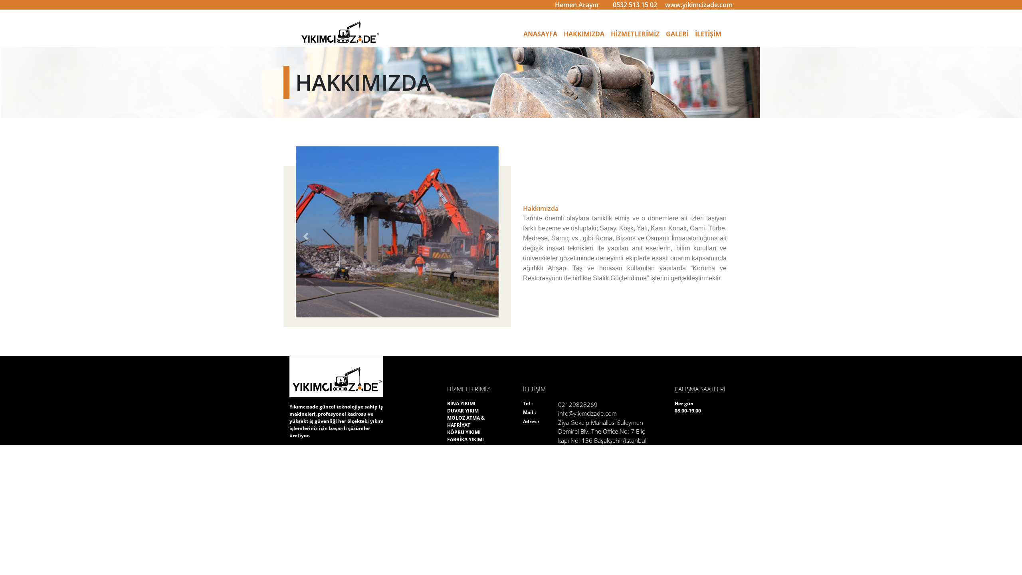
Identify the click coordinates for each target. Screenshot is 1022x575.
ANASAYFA (542, 33)
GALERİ (677, 34)
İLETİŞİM (708, 34)
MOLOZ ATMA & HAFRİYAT (466, 421)
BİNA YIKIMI (461, 403)
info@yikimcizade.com (587, 413)
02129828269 (578, 404)
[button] (305, 236)
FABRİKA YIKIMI (465, 439)
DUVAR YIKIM (463, 410)
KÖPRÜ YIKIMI (464, 432)
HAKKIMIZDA (584, 34)
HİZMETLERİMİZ (635, 34)
